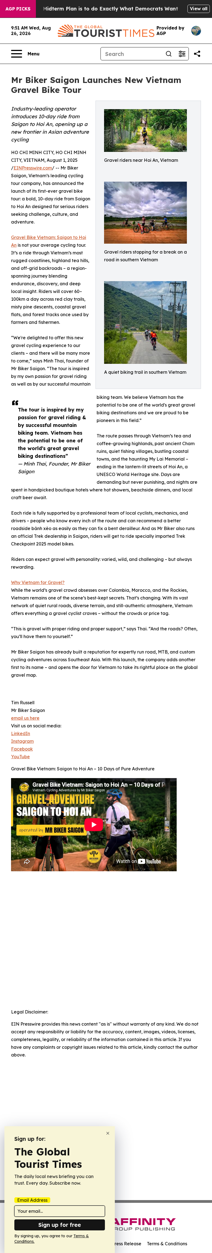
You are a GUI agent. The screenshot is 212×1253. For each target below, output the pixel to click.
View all (198, 8)
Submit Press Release (118, 1243)
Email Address (32, 1200)
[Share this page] (197, 53)
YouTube (20, 756)
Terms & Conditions (167, 1243)
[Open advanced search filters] (182, 53)
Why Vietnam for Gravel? (38, 582)
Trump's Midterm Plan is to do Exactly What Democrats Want (99, 9)
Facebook (22, 749)
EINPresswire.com (33, 168)
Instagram (22, 741)
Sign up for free (59, 1224)
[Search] (168, 53)
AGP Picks (18, 9)
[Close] (107, 1133)
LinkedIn (20, 733)
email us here (25, 718)
